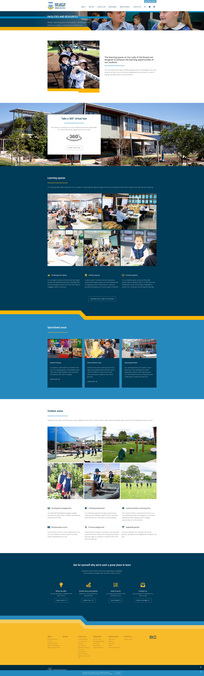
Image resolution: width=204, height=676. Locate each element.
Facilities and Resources (53, 645)
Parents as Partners (83, 654)
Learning (80, 643)
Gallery (110, 645)
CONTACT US (137, 7)
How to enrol (116, 591)
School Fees (96, 643)
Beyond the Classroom (84, 647)
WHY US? (91, 7)
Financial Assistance (98, 647)
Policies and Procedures (53, 647)
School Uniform (82, 652)
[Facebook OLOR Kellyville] (151, 637)
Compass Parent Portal (114, 647)
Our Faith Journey (82, 641)
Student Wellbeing (82, 639)
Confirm (117, 673)
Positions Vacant (128, 639)
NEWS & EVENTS (125, 7)
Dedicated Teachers (52, 643)
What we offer (61, 591)
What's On (111, 641)
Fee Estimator (96, 645)
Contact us (143, 591)
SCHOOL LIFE (101, 7)
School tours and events (88, 591)
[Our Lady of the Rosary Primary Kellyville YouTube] (155, 637)
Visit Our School (97, 639)
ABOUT (83, 7)
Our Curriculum (82, 645)
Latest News (111, 639)
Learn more (54, 379)
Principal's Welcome (52, 639)
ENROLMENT (113, 7)
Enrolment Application (99, 641)
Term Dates (111, 643)
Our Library (81, 649)
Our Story (49, 641)
